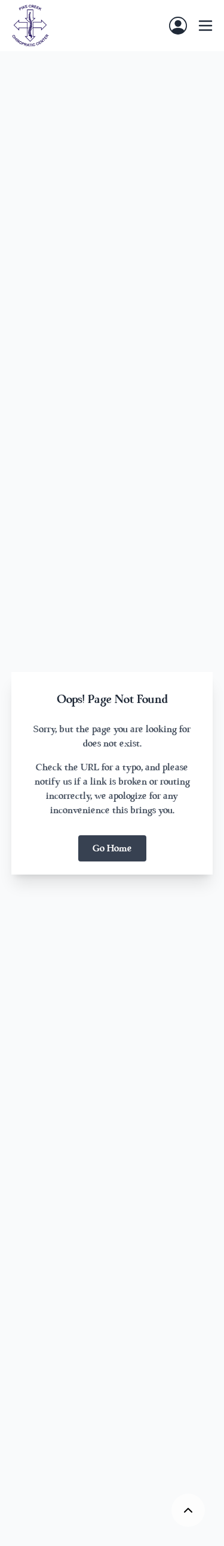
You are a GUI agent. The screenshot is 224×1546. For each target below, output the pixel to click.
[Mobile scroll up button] (188, 1510)
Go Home (112, 848)
